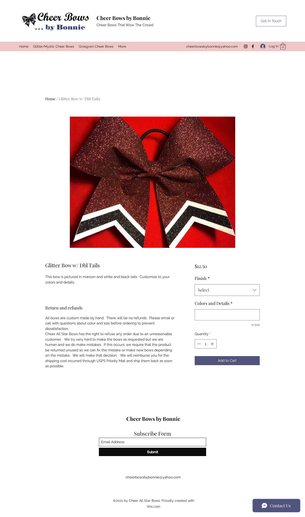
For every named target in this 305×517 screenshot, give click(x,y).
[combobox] (227, 290)
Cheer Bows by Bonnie (123, 17)
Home (50, 98)
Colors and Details (214, 303)
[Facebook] (252, 46)
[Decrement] (198, 343)
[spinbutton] (205, 343)
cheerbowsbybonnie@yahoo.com (212, 46)
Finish (202, 278)
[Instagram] (245, 46)
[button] (271, 21)
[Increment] (212, 343)
